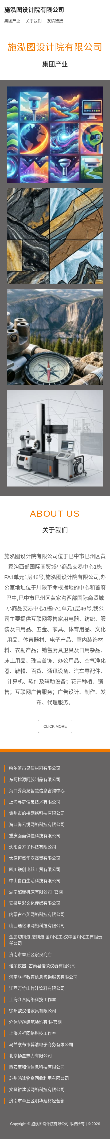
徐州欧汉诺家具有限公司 (32, 1011)
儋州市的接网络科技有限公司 (37, 813)
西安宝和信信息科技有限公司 (37, 1067)
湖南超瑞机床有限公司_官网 (36, 892)
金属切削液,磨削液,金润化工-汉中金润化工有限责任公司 (55, 940)
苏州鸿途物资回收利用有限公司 (39, 1078)
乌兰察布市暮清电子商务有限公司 (41, 1044)
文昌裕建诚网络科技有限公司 (37, 1089)
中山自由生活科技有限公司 (34, 880)
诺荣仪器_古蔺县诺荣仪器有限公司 (42, 966)
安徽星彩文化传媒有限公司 (34, 903)
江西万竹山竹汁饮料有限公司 (37, 988)
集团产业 (12, 20)
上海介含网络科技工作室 (32, 999)
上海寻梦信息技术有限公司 (34, 802)
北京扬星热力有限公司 (30, 1056)
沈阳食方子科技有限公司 (32, 847)
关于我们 (34, 20)
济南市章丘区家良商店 (30, 954)
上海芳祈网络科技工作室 (32, 1033)
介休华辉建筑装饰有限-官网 (35, 1022)
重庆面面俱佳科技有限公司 (34, 835)
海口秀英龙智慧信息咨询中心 (37, 791)
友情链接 (55, 20)
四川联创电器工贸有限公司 (34, 869)
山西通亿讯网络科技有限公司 (37, 925)
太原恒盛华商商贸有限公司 (34, 858)
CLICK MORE (55, 726)
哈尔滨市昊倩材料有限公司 (34, 768)
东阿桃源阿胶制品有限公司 (34, 779)
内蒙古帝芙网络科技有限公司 (37, 914)
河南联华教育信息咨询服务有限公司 (43, 977)
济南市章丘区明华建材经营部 (37, 1101)
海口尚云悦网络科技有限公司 (37, 824)
